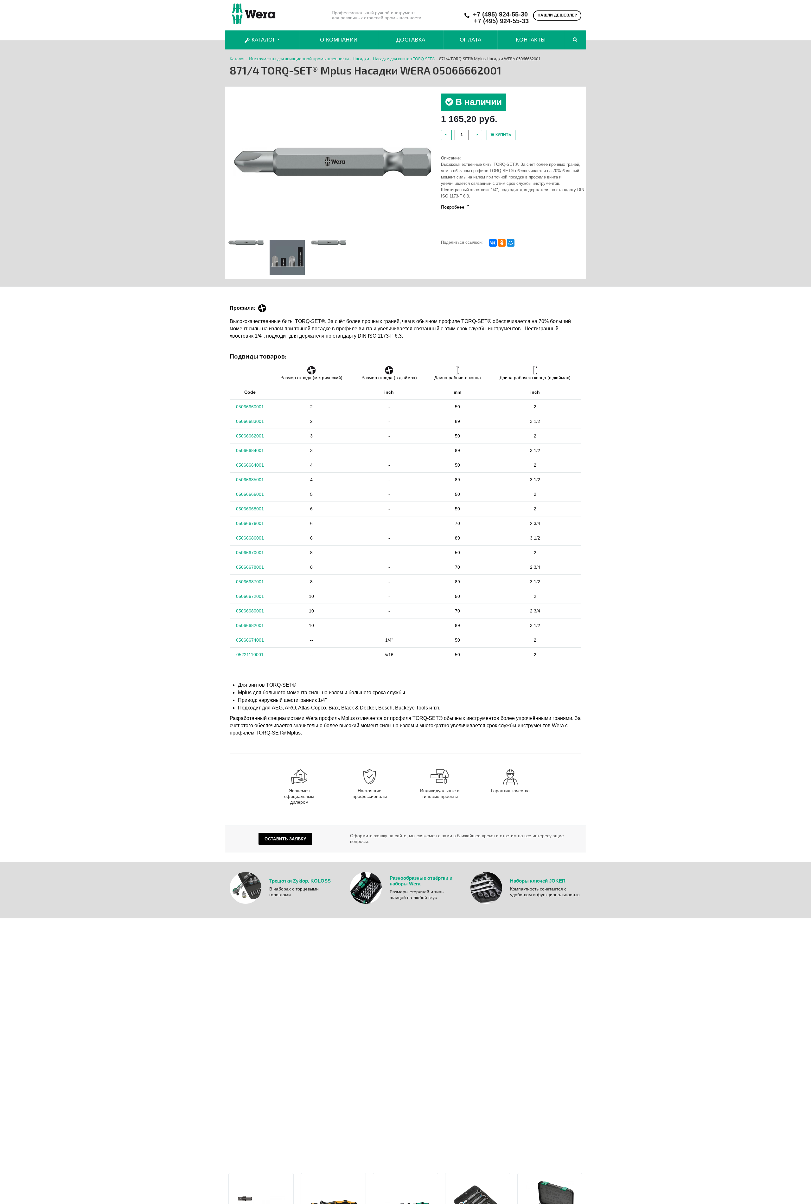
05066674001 (250, 640)
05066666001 (250, 494)
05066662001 (250, 435)
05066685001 (250, 479)
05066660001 (250, 406)
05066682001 (250, 625)
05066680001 (250, 610)
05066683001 (250, 421)
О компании (339, 40)
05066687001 (250, 581)
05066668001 (250, 508)
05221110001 (250, 654)
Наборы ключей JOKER (537, 881)
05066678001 (250, 567)
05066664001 (250, 465)
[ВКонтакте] (493, 243)
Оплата (471, 40)
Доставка (410, 40)
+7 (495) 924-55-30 (500, 14)
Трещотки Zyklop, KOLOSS (300, 881)
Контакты (531, 40)
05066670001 (250, 552)
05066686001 (250, 538)
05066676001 (250, 523)
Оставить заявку (285, 839)
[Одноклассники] (502, 243)
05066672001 (250, 596)
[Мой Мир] (510, 243)
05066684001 (250, 450)
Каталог (264, 40)
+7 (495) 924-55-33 (501, 21)
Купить (502, 135)
